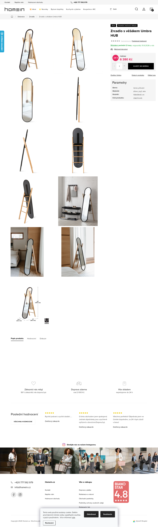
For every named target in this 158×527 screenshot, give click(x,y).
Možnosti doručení (121, 49)
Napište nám (19, 2)
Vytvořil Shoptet (141, 521)
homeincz (20, 494)
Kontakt (7, 2)
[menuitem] (33, 9)
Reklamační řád (84, 507)
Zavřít (123, 74)
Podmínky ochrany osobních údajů (91, 503)
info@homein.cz (23, 487)
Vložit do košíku (141, 66)
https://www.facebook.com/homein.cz (13, 494)
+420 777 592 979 (24, 482)
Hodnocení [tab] (31, 338)
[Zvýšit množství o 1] (124, 66)
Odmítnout (91, 514)
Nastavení (49, 523)
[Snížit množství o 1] (114, 66)
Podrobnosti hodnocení (139, 41)
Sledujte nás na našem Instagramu (81, 444)
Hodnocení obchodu (35, 2)
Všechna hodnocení (23, 421)
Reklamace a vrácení (86, 494)
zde (73, 517)
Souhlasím (107, 514)
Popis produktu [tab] (17, 338)
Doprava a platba (85, 490)
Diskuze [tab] (43, 338)
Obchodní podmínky (86, 499)
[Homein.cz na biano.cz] (121, 492)
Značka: (116, 75)
